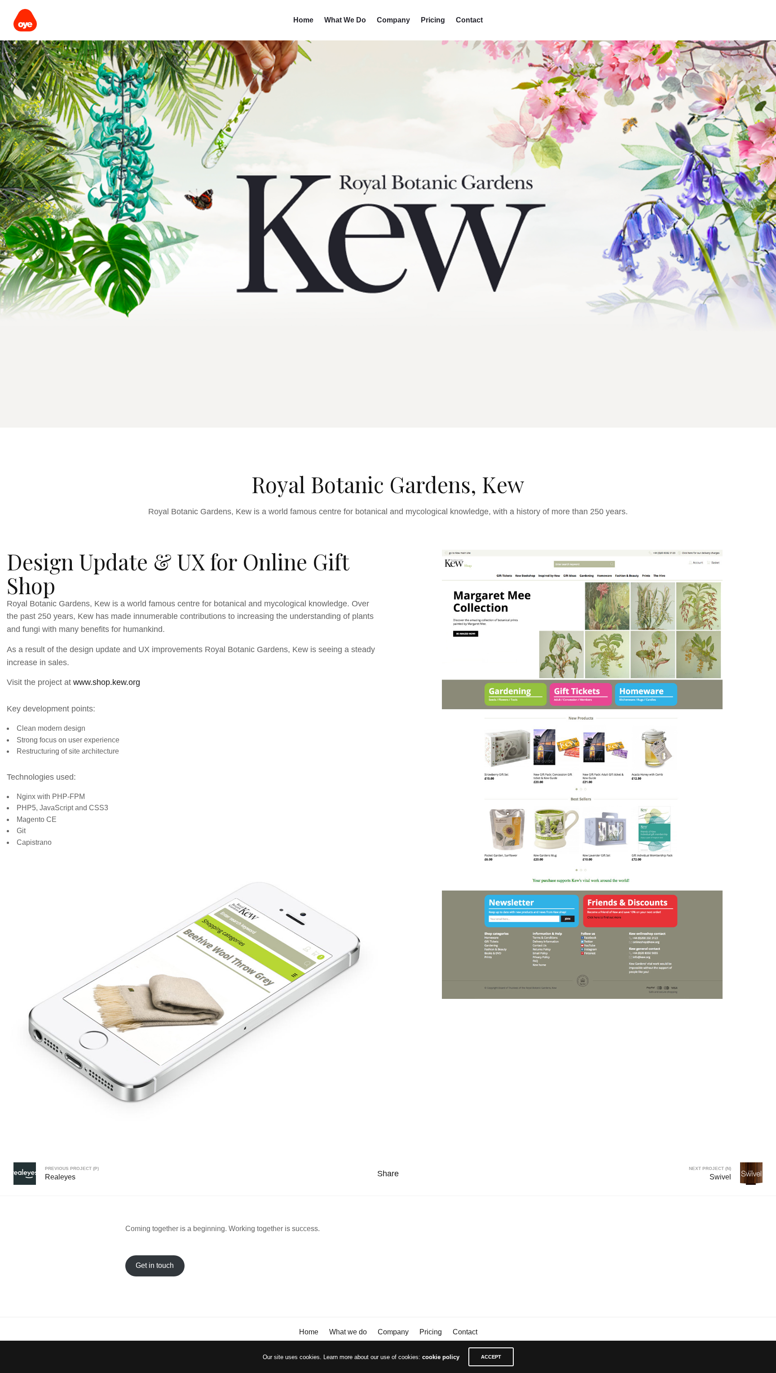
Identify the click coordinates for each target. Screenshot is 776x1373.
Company (393, 20)
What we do (345, 20)
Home (303, 20)
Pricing (433, 20)
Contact (469, 20)
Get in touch (155, 1265)
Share (388, 1173)
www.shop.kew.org (106, 682)
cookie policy (440, 1357)
